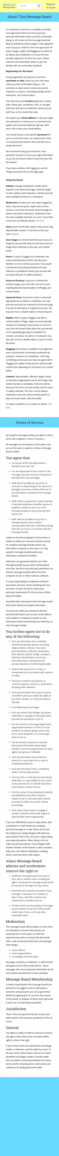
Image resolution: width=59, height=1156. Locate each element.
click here (40, 220)
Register (15, 234)
